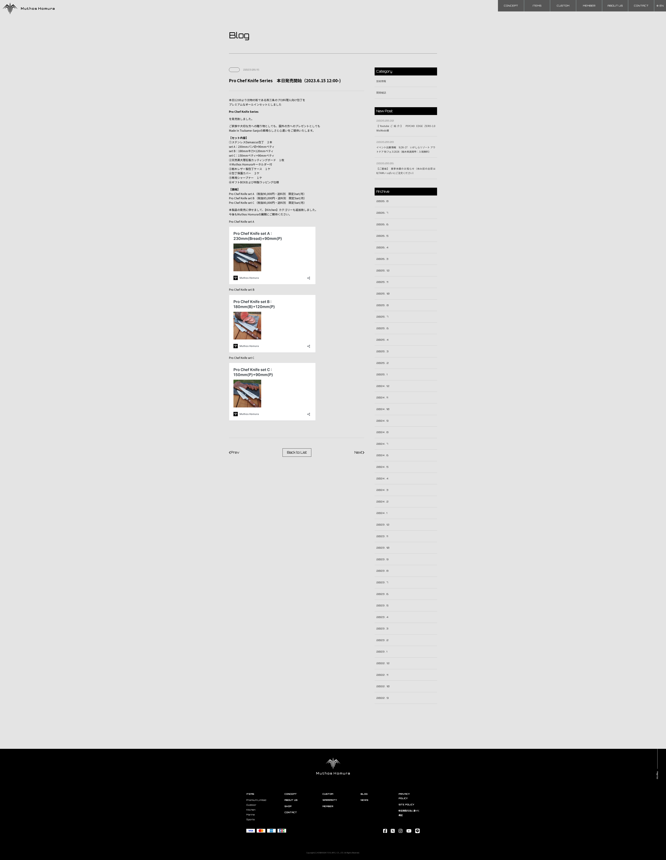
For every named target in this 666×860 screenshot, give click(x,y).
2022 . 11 (382, 674)
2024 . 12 (382, 386)
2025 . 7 (382, 316)
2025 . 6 (382, 328)
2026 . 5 (382, 235)
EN (662, 5)
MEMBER (589, 5)
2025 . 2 (382, 362)
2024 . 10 (382, 409)
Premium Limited (256, 800)
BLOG (364, 794)
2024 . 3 (382, 489)
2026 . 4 (382, 247)
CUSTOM (563, 5)
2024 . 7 (382, 443)
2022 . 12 (383, 663)
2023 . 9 (382, 559)
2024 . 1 (381, 513)
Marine (250, 814)
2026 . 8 (382, 201)
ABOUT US (615, 5)
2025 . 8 (382, 305)
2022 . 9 (382, 697)
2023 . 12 (382, 524)
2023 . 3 (382, 628)
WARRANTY (329, 800)
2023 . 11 (382, 536)
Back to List (297, 452)
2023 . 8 (382, 570)
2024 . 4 (382, 478)
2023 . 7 (382, 582)
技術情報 (381, 81)
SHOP (288, 806)
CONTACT (641, 5)
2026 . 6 (382, 224)
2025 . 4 (382, 339)
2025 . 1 (381, 374)
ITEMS (537, 5)
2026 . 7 (382, 212)
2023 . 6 (382, 594)
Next (358, 452)
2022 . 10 (383, 686)
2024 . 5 (382, 466)
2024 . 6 (382, 455)
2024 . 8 (382, 432)
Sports (250, 819)
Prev (235, 452)
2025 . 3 (382, 351)
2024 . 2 (382, 501)
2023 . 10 (382, 547)
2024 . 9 (382, 420)
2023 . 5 (382, 605)
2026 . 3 (382, 258)
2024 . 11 (382, 397)
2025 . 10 (383, 293)
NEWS (364, 800)
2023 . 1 (381, 651)
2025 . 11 (382, 281)
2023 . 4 (382, 617)
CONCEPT (511, 5)
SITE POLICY (406, 804)
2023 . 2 (382, 640)
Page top (657, 775)
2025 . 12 (383, 270)
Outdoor (251, 805)
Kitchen (250, 809)
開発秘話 (381, 92)
